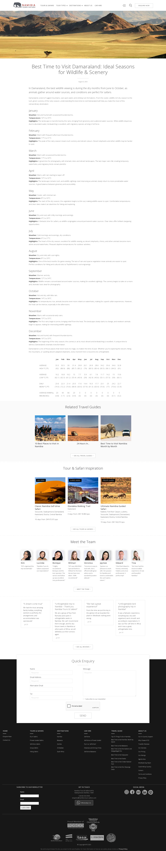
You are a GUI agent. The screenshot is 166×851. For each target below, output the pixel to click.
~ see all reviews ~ (83, 647)
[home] (24, 5)
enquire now (144, 6)
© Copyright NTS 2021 (84, 845)
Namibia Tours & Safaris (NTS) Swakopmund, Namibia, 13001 (84, 792)
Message (86, 669)
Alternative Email (36, 685)
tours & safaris (47, 5)
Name (32, 669)
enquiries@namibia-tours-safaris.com (84, 798)
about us (88, 5)
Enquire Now (7, 736)
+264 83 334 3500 (84, 796)
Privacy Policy (123, 849)
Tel (31, 694)
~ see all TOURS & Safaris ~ (83, 529)
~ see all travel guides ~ (83, 456)
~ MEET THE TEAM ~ (83, 589)
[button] (61, 5)
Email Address (35, 677)
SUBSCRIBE (25, 808)
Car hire (98, 5)
